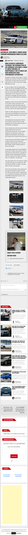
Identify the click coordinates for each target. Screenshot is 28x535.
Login (26, 281)
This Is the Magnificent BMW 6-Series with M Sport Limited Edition (19, 388)
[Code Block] (13, 289)
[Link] (14, 289)
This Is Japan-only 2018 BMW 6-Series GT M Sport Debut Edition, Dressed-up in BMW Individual (19, 357)
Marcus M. (17, 321)
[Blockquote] (11, 289)
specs (19, 274)
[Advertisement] (12, 504)
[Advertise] (6, 472)
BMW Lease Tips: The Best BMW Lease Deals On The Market (18, 327)
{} (15, 289)
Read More (18, 533)
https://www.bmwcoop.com (16, 258)
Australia (9, 274)
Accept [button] (13, 533)
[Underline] (5, 289)
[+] (17, 289)
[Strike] (6, 289)
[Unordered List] (9, 289)
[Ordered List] (8, 289)
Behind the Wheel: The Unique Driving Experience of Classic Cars (19, 312)
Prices (16, 274)
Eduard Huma (6, 56)
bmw (12, 274)
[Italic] (3, 289)
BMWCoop (6, 423)
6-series (22, 273)
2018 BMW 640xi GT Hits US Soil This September (19, 372)
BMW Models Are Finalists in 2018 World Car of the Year (18, 341)
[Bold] (2, 289)
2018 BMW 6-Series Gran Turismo (14, 273)
